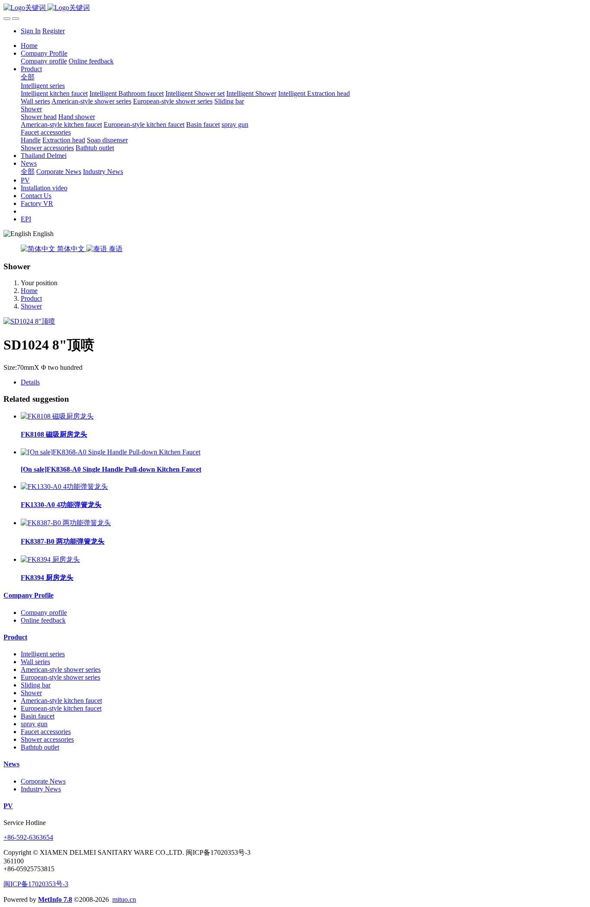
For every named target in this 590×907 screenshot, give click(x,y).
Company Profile (28, 595)
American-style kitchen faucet (61, 700)
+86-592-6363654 (28, 837)
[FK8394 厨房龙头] (50, 559)
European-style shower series (60, 677)
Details (30, 382)
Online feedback (43, 620)
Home (29, 45)
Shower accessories (47, 739)
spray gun (34, 723)
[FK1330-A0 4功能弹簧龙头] (64, 486)
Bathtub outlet (40, 747)
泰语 (115, 248)
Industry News (41, 789)
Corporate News (43, 781)
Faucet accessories (46, 731)
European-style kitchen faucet (61, 708)
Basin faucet (37, 716)
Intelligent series (43, 654)
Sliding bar (36, 685)
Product (31, 298)
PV (8, 805)
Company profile (44, 612)
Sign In (31, 31)
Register (53, 31)
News (11, 764)
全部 (28, 77)
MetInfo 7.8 (55, 899)
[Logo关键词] (295, 8)
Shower (31, 306)
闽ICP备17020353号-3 (35, 884)
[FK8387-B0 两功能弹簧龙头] (66, 522)
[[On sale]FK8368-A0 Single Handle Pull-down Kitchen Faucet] (110, 452)
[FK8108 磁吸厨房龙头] (57, 416)
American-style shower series (61, 669)
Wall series (35, 661)
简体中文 (70, 248)
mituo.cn (124, 899)
